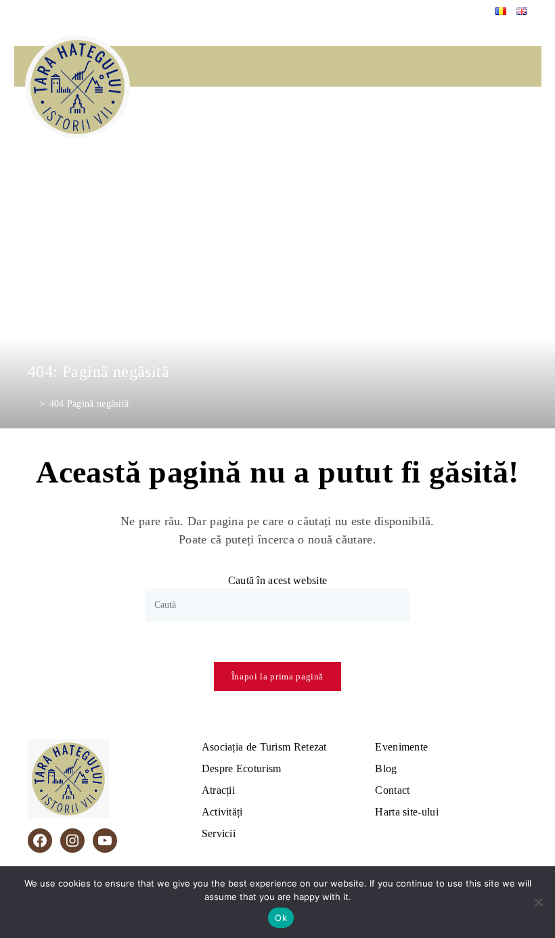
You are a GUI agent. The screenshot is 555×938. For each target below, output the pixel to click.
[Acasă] (31, 404)
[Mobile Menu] (524, 124)
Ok (281, 917)
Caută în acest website (278, 580)
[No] (538, 902)
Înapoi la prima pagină (277, 676)
